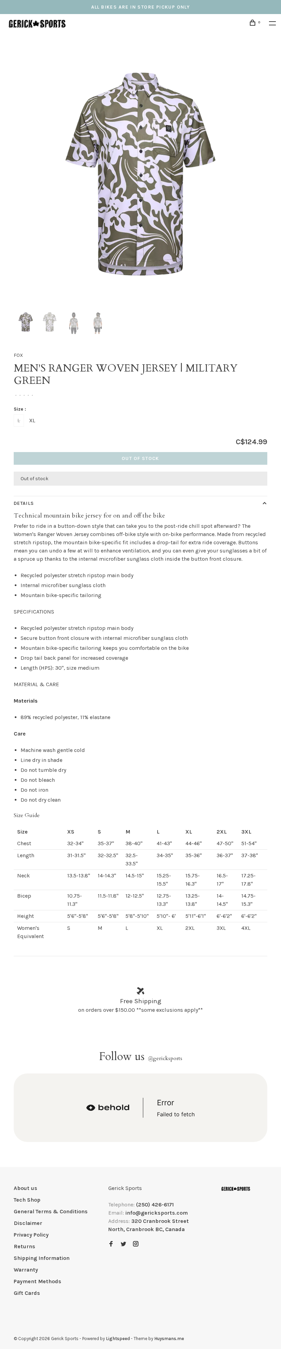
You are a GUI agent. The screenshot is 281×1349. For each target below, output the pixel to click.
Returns (24, 1246)
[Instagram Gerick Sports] (135, 1244)
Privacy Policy (31, 1234)
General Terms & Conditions (51, 1211)
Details (24, 503)
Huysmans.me (169, 1338)
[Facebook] (111, 1244)
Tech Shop (27, 1199)
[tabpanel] (140, 174)
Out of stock (140, 458)
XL (32, 420)
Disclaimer (28, 1223)
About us (25, 1188)
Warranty (26, 1269)
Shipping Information (42, 1258)
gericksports (165, 1058)
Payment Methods (37, 1281)
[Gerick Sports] (235, 1188)
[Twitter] (123, 1244)
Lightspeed (118, 1338)
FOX (18, 355)
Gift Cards (27, 1293)
